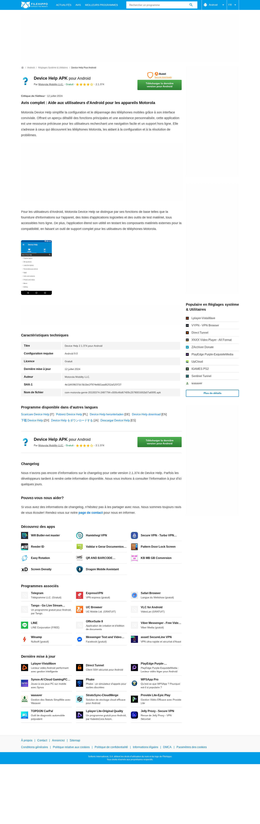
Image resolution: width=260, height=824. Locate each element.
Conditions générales (34, 747)
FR (230, 4)
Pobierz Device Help (69, 414)
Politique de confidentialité (111, 747)
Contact (42, 740)
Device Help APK (62, 78)
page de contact (91, 512)
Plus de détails (212, 393)
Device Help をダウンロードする (72, 420)
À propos (26, 740)
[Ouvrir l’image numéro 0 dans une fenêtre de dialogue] (36, 267)
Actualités (63, 5)
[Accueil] (22, 67)
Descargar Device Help (115, 420)
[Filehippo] (34, 5)
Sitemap (75, 740)
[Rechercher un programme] (191, 4)
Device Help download (146, 414)
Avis (78, 5)
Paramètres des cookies (192, 747)
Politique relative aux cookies (71, 747)
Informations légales (145, 747)
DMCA (167, 747)
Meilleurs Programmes (101, 5)
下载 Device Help (32, 420)
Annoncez (58, 740)
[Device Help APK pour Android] (25, 81)
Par (48, 84)
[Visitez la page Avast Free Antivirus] (159, 75)
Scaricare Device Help (35, 414)
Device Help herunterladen (107, 414)
